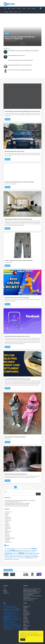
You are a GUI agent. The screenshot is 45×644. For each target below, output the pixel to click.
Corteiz (24, 550)
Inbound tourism (8, 527)
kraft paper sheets (13, 556)
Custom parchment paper (15, 551)
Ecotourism (7, 521)
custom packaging (7, 551)
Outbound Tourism (8, 531)
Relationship (34, 8)
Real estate (25, 628)
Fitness (26, 553)
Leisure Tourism (8, 528)
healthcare (6, 554)
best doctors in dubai (27, 548)
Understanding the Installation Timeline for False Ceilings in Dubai (20, 65)
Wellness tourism (8, 542)
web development (16, 559)
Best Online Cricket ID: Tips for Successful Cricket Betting (17, 297)
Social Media (7, 539)
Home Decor (7, 525)
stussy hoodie (6, 559)
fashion (21, 553)
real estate (10, 557)
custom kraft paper (34, 550)
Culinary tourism (8, 517)
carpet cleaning (7, 550)
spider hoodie (35, 557)
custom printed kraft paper (25, 551)
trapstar (11, 559)
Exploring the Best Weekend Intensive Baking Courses (16, 474)
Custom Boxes (28, 550)
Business (6, 30)
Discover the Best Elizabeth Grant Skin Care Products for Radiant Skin (20, 60)
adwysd (16, 548)
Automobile (19, 8)
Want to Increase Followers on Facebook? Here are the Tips (17, 336)
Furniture (30, 553)
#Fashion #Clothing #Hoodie (9, 548)
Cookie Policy (24, 636)
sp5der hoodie (29, 557)
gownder (34, 553)
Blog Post (13, 8)
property (5, 557)
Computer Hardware (19, 550)
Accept (22, 639)
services (20, 557)
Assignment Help (20, 548)
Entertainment (7, 524)
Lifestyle (28, 8)
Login (5, 8)
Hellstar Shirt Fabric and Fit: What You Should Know (15, 436)
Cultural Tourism (8, 518)
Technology (6, 11)
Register (9, 8)
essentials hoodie (8, 553)
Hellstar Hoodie (18, 619)
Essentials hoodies (15, 553)
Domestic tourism (8, 520)
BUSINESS (34, 548)
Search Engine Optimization (10, 538)
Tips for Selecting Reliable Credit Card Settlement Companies (17, 379)
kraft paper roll (6, 556)
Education (24, 8)
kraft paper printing (7, 622)
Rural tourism (7, 536)
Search (5, 491)
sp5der (24, 557)
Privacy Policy (6, 593)
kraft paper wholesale (20, 556)
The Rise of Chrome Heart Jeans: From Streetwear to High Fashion (20, 69)
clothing (12, 550)
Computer (7, 516)
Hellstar (13, 619)
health (37, 553)
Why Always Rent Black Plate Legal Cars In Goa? (16, 55)
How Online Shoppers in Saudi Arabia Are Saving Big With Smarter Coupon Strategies (22, 35)
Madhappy (37, 556)
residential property (11, 626)
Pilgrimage (7, 532)
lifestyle (32, 556)
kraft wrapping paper (27, 556)
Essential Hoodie (33, 551)
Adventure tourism (26, 606)
